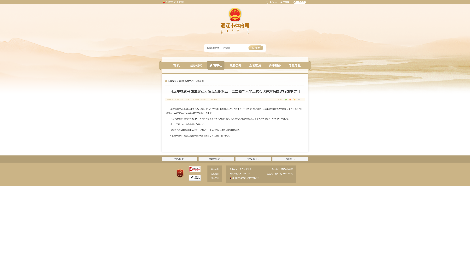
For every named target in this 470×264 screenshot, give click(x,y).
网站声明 (215, 178)
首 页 (176, 65)
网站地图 (215, 169)
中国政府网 (179, 159)
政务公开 (235, 65)
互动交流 (255, 65)
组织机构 (196, 65)
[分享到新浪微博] (290, 99)
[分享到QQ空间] (294, 99)
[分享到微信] (286, 99)
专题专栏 (295, 65)
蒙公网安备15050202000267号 (245, 178)
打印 (302, 99)
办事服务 (275, 65)
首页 (181, 81)
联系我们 (215, 174)
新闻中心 (216, 65)
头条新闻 (199, 81)
